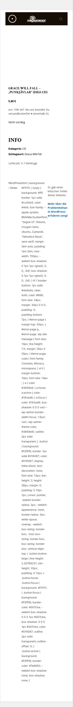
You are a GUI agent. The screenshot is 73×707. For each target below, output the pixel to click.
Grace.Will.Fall (33, 154)
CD (24, 148)
